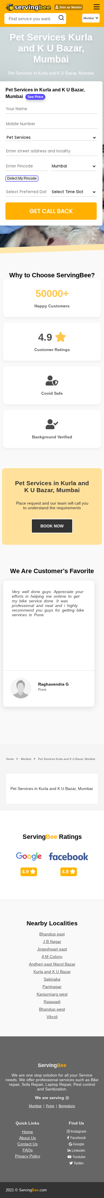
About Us (27, 1138)
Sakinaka (52, 979)
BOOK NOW (52, 526)
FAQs (28, 1150)
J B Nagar (52, 941)
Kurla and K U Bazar (52, 971)
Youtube (79, 1157)
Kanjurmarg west (52, 994)
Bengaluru (67, 1106)
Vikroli (52, 1016)
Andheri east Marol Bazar (52, 964)
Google (78, 1144)
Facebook (77, 1138)
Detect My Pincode (22, 178)
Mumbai (35, 1106)
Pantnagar (52, 986)
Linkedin (78, 1151)
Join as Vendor (70, 7)
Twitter (78, 1163)
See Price (35, 97)
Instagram (78, 1131)
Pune (50, 1106)
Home (27, 1131)
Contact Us (27, 1144)
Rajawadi (52, 1001)
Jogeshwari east (52, 949)
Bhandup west (52, 1009)
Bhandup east (52, 934)
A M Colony (52, 956)
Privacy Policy (27, 1156)
